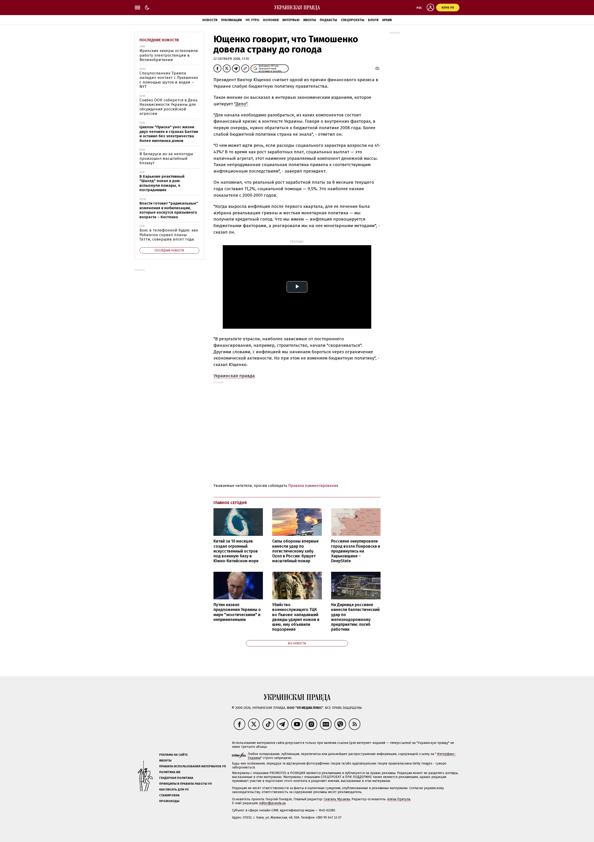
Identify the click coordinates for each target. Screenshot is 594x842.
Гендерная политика (176, 778)
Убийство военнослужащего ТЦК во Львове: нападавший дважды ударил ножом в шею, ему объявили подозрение (296, 617)
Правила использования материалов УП (192, 766)
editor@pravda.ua (272, 803)
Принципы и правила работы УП (185, 783)
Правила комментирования (313, 485)
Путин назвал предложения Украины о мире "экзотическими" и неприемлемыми (237, 612)
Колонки (271, 20)
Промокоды (169, 801)
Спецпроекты (352, 20)
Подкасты (328, 20)
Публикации (231, 20)
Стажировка (169, 795)
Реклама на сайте (173, 754)
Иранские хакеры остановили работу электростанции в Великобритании (168, 55)
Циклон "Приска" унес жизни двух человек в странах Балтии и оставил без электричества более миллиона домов (168, 134)
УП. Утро (252, 20)
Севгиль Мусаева (337, 799)
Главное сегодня (230, 503)
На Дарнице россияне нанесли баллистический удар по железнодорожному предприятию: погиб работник (355, 617)
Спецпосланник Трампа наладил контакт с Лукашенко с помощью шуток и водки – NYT (168, 80)
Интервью (291, 20)
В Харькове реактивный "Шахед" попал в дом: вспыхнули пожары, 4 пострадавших (161, 183)
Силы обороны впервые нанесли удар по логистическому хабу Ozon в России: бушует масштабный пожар (295, 551)
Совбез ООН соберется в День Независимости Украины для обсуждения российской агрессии (168, 107)
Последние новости (159, 40)
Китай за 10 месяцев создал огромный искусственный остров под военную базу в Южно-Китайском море (235, 551)
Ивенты (309, 20)
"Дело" (240, 103)
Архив (387, 20)
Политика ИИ (169, 772)
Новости (209, 20)
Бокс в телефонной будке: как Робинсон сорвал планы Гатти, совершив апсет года (168, 235)
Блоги (373, 20)
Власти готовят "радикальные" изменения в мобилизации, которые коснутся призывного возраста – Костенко (168, 210)
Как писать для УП (174, 789)
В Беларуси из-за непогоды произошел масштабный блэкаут (166, 158)
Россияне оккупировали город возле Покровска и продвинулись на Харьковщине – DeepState (355, 551)
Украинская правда (234, 375)
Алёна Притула (398, 799)
